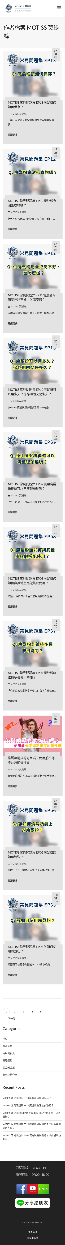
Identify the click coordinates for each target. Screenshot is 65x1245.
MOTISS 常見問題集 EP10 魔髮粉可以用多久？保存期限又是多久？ (32, 1126)
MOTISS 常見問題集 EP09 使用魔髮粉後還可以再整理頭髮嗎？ (32, 1137)
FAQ (5, 1039)
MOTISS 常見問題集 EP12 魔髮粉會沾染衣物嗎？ (28, 1105)
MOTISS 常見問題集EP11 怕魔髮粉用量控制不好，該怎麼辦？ (31, 1114)
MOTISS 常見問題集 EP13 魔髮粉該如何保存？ (27, 1098)
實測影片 (7, 1046)
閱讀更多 (13, 134)
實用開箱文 (9, 1053)
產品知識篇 (9, 1067)
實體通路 (7, 1060)
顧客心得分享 (10, 1074)
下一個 (12, 1018)
